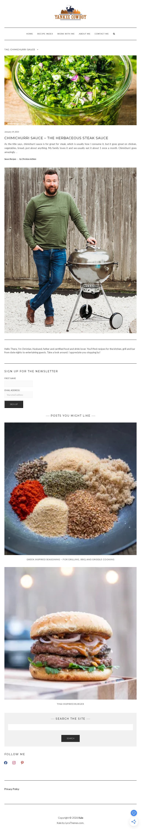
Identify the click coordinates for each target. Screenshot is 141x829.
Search (70, 738)
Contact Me (102, 34)
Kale (81, 817)
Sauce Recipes (10, 159)
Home (29, 34)
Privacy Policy (11, 789)
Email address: (12, 390)
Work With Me (66, 34)
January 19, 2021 (11, 132)
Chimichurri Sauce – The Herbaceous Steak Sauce (56, 138)
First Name (10, 378)
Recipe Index (45, 34)
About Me (85, 34)
